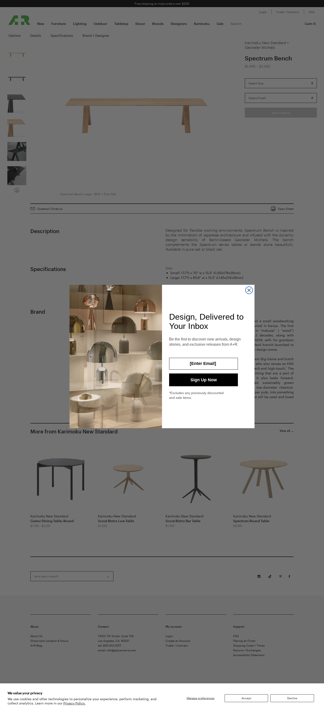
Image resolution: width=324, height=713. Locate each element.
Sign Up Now (203, 379)
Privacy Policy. (74, 703)
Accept (246, 698)
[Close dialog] (249, 290)
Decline (292, 698)
